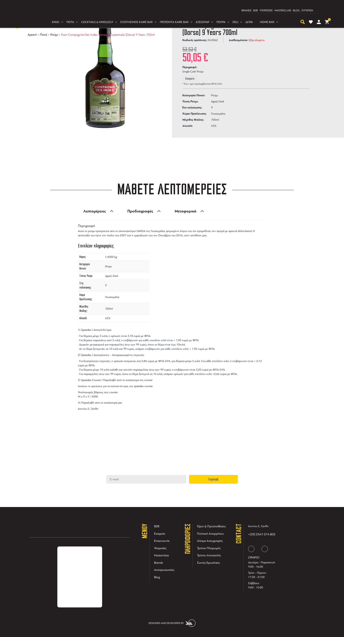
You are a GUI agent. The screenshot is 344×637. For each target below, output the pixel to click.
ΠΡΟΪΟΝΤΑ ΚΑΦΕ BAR (174, 22)
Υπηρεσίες (160, 548)
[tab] (97, 211)
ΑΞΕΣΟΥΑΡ (202, 22)
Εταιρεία (159, 533)
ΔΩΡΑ (249, 22)
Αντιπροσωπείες (164, 570)
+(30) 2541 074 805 (261, 534)
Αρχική (32, 34)
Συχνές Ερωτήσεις (208, 562)
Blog (157, 577)
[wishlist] (311, 22)
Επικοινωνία (161, 541)
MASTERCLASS (282, 10)
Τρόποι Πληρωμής (209, 548)
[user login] (319, 22)
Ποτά (43, 34)
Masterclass (161, 555)
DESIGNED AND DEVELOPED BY (166, 623)
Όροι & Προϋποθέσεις (211, 526)
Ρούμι (54, 34)
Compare (189, 79)
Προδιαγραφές (140, 211)
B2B (255, 10)
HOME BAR (267, 22)
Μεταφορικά (185, 211)
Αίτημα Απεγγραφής (210, 541)
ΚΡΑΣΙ (55, 22)
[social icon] (251, 549)
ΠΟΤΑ (70, 22)
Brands (158, 562)
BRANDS (246, 10)
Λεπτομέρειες (94, 211)
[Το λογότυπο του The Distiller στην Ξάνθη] (170, 10)
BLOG (296, 10)
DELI (235, 22)
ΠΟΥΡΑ (220, 22)
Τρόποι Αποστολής (209, 555)
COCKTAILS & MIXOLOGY (97, 22)
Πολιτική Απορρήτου (210, 533)
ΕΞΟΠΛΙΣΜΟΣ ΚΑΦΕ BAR (136, 22)
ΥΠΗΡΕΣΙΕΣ (266, 10)
